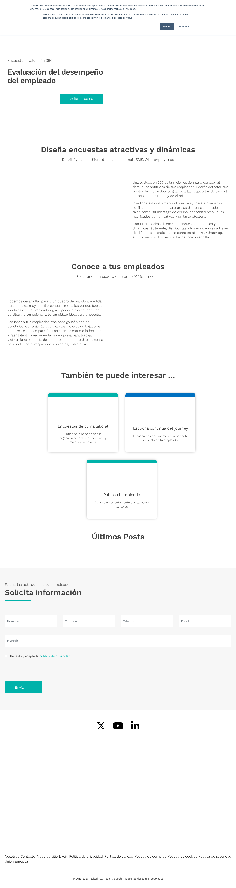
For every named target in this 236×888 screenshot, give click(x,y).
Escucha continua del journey (160, 428)
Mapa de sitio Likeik (52, 856)
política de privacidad (54, 656)
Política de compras (150, 856)
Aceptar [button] (167, 26)
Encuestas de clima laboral (83, 426)
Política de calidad (118, 856)
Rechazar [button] (184, 26)
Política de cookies (182, 856)
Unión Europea (16, 861)
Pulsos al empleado (121, 494)
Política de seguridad (215, 856)
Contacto (28, 856)
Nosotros (12, 856)
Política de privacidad (86, 856)
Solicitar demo (81, 98)
